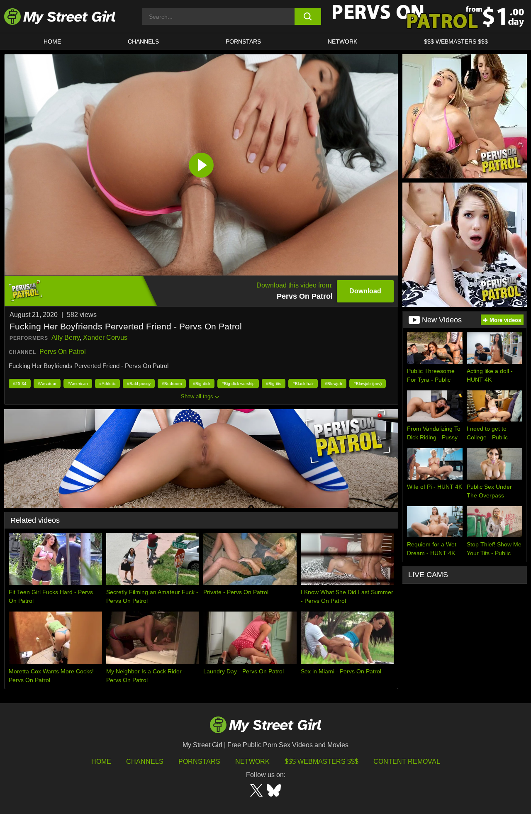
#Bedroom (172, 383)
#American (78, 383)
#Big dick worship (238, 383)
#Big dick (201, 383)
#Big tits (273, 383)
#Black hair (303, 383)
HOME (52, 41)
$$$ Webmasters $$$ (321, 761)
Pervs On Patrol (62, 351)
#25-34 (20, 383)
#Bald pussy (139, 383)
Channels (144, 761)
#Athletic (107, 383)
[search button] (308, 16)
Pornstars (243, 41)
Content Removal (406, 761)
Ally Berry (65, 337)
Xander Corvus (105, 337)
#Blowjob (333, 383)
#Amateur (47, 383)
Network (342, 41)
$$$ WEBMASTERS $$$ (456, 41)
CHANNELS (143, 41)
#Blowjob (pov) (367, 383)
